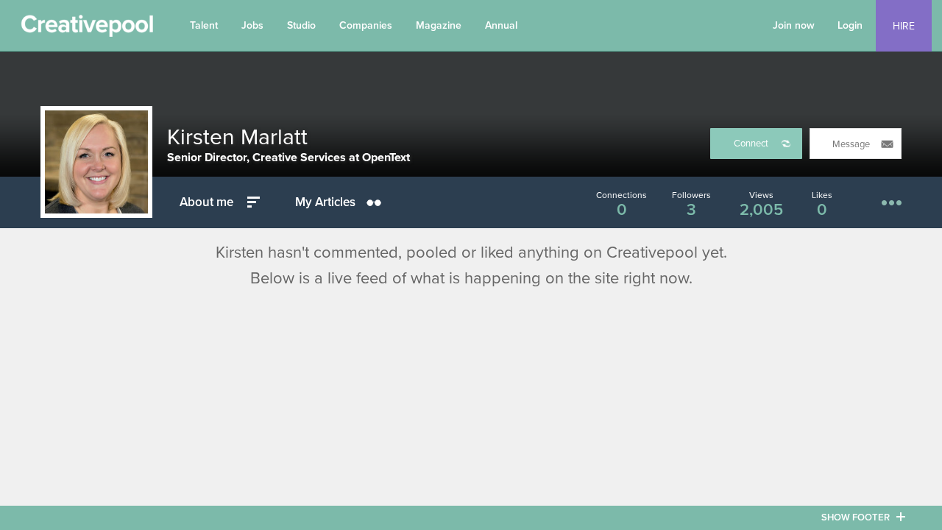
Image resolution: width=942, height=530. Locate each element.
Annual (501, 25)
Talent (204, 25)
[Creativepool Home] (87, 29)
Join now (794, 25)
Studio (301, 25)
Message (851, 144)
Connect (751, 143)
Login (850, 25)
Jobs (252, 25)
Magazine (438, 25)
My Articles (325, 202)
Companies (365, 25)
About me (206, 202)
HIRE (904, 26)
